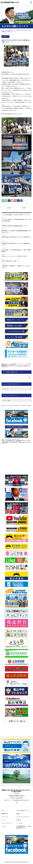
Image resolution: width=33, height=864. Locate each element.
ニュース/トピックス (7, 823)
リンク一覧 (19, 823)
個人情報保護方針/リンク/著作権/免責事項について (23, 827)
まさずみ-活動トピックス (22, 810)
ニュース (4, 826)
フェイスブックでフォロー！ (23, 816)
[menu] (31, 2)
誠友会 (18, 813)
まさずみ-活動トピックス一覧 (22, 214)
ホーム (3, 810)
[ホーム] (2, 30)
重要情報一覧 (5, 813)
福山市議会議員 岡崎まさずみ (10, 2)
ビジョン (4, 820)
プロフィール (5, 816)
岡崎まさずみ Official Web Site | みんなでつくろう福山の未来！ (16, 790)
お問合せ (18, 820)
